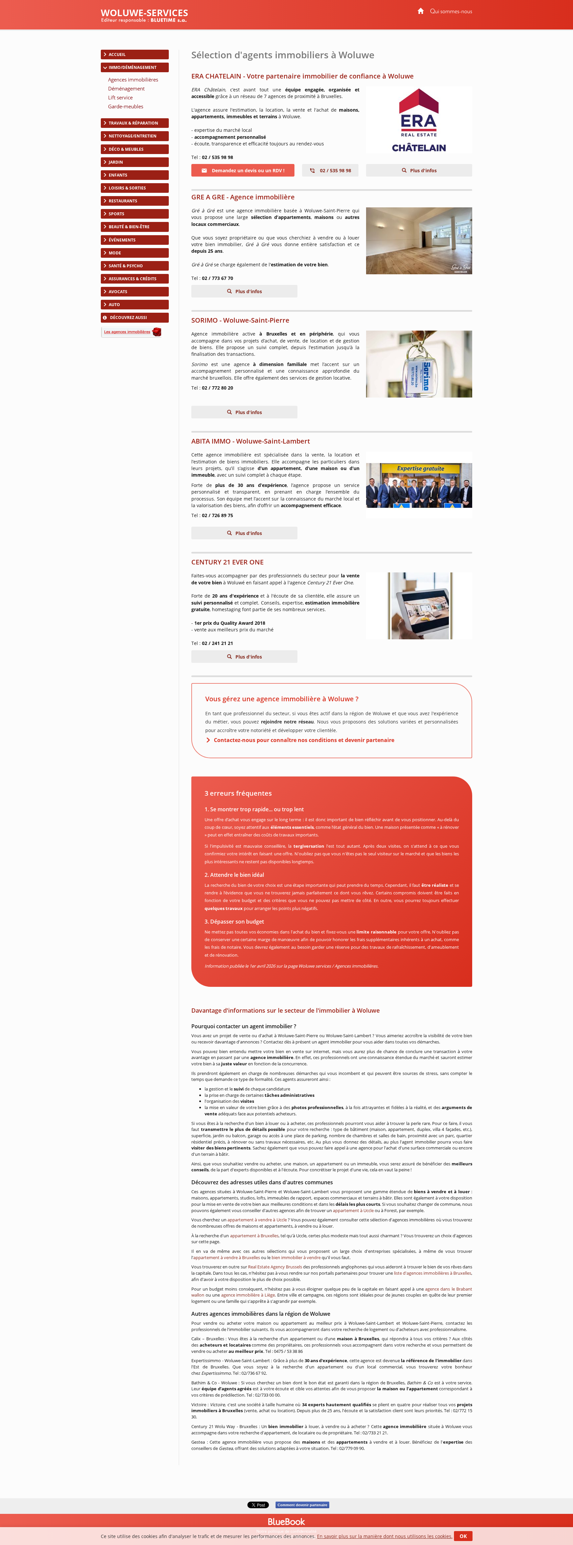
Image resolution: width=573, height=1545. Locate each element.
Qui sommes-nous (451, 12)
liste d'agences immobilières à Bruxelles (432, 1273)
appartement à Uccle (353, 1210)
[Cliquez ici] (419, 605)
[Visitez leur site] (419, 119)
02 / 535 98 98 (335, 170)
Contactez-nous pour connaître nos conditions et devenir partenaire (304, 740)
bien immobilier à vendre (296, 1257)
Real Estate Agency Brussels (275, 1267)
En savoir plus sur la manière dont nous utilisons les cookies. (385, 1536)
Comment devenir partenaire (302, 1505)
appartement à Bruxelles (254, 1236)
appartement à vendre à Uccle (257, 1220)
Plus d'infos (423, 170)
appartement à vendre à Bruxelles (226, 1257)
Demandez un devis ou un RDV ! (248, 170)
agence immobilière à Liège (248, 1295)
